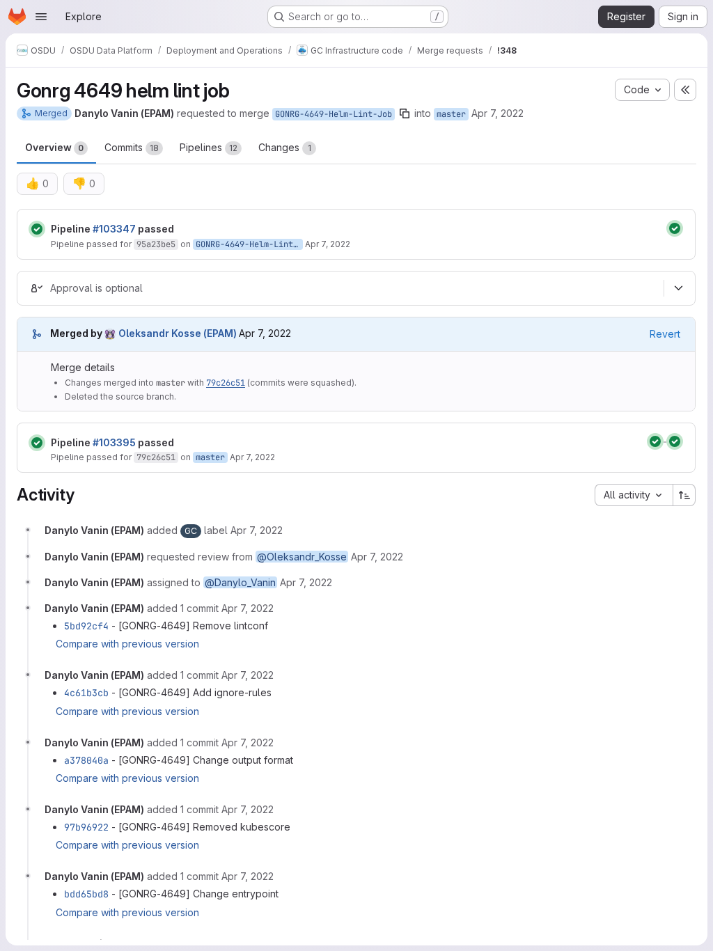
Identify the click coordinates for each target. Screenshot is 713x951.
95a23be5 (155, 244)
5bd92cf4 (86, 626)
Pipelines (208, 147)
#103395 (114, 442)
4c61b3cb (86, 692)
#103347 (114, 229)
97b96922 (86, 827)
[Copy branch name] (404, 113)
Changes (284, 147)
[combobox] (634, 495)
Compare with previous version (127, 644)
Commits (131, 147)
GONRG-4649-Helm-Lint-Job (333, 114)
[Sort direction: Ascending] (684, 495)
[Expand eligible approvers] (678, 288)
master (451, 114)
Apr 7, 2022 (497, 113)
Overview (54, 147)
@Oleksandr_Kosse (302, 557)
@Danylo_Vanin (240, 582)
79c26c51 (225, 382)
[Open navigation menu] (41, 17)
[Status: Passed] (37, 229)
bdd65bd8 (86, 894)
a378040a (86, 760)
